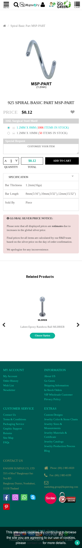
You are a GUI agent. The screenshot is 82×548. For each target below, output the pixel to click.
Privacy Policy (52, 399)
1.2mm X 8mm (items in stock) (43, 127)
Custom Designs (53, 414)
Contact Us (9, 414)
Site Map (8, 437)
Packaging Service (13, 424)
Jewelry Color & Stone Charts (61, 419)
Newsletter (9, 390)
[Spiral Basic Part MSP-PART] (41, 64)
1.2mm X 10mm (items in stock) (42, 133)
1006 (41, 127)
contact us (34, 542)
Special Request (15, 141)
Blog (47, 450)
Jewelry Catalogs (53, 441)
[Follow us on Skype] (33, 497)
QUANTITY (11, 167)
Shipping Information (56, 385)
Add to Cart (62, 160)
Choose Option (42, 335)
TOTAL (32, 167)
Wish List (8, 385)
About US (49, 376)
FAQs (6, 442)
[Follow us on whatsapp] (24, 497)
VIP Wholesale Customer (58, 394)
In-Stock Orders (53, 390)
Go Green (49, 380)
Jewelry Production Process (59, 446)
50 (41, 133)
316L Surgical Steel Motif (21, 120)
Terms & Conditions (14, 419)
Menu (6, 7)
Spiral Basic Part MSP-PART (28, 25)
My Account (10, 376)
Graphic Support (12, 428)
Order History (11, 380)
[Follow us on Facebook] (6, 497)
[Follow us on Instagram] (15, 497)
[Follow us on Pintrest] (6, 507)
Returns (7, 433)
